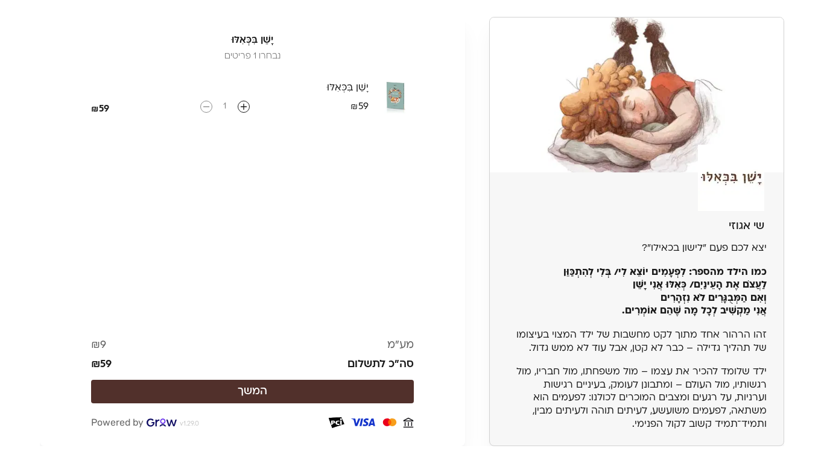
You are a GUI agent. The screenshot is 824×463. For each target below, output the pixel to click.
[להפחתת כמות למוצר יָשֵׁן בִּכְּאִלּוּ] (206, 107)
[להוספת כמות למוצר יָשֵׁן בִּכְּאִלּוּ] (244, 107)
